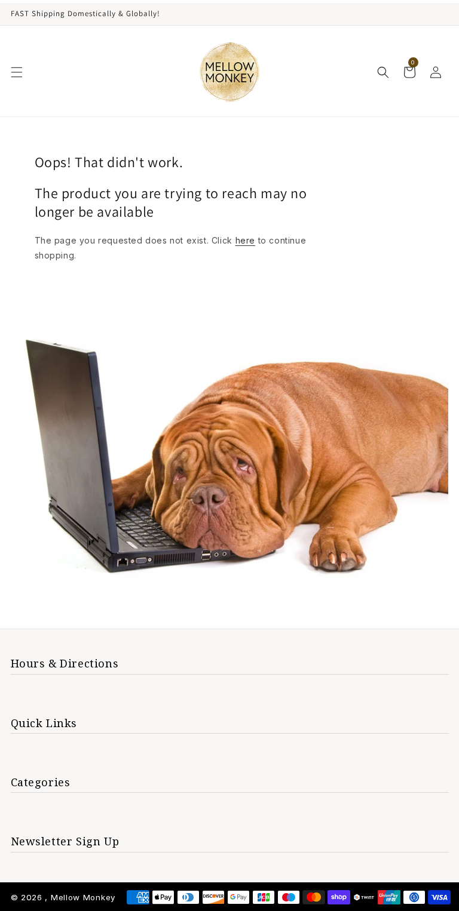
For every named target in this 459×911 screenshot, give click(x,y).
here (245, 240)
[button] (17, 72)
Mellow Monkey (83, 897)
